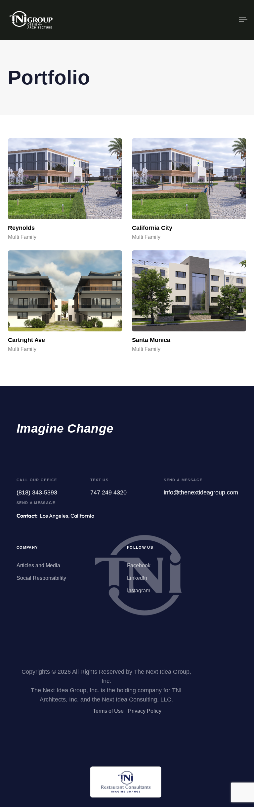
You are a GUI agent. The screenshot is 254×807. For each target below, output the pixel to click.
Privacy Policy (144, 711)
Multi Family (22, 237)
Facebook (138, 565)
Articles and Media (38, 565)
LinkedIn (137, 578)
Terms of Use (108, 711)
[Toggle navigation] (207, 20)
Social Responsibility (41, 578)
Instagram (138, 590)
